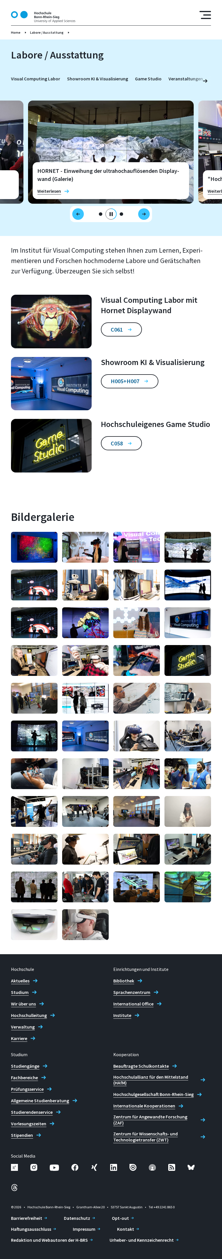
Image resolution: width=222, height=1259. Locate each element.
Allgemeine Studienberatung (40, 1100)
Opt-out (120, 1218)
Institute (122, 1015)
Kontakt (125, 1229)
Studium (20, 992)
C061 (117, 329)
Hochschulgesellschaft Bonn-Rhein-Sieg (153, 1094)
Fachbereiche (24, 1077)
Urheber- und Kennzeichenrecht (142, 1240)
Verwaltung (23, 1027)
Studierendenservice (32, 1112)
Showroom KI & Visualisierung (97, 79)
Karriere (19, 1038)
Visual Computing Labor (35, 79)
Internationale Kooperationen (144, 1106)
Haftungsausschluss (31, 1229)
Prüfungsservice (27, 1089)
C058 (117, 443)
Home (16, 32)
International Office (133, 1004)
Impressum (84, 1229)
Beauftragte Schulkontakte (141, 1066)
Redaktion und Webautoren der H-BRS (49, 1240)
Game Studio (148, 79)
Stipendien (22, 1135)
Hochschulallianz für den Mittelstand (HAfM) (150, 1080)
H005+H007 (125, 381)
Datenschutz (77, 1218)
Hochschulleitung (29, 1015)
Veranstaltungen (186, 79)
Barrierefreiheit (26, 1218)
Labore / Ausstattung (47, 32)
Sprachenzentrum (131, 992)
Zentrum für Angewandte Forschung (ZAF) (150, 1120)
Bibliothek (123, 981)
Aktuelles (20, 981)
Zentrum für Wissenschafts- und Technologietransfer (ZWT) (145, 1137)
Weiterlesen (49, 191)
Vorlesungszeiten (28, 1123)
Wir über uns (23, 1004)
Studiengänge (25, 1066)
